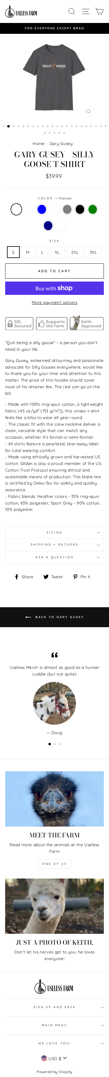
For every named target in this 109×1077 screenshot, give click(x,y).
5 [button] (23, 126)
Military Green (93, 209)
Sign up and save (54, 1007)
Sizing (54, 532)
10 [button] (48, 126)
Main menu (54, 1025)
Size (54, 241)
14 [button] (67, 126)
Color (54, 198)
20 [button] (96, 126)
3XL (93, 252)
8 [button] (38, 126)
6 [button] (28, 126)
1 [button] (3, 126)
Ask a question (54, 557)
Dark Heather (61, 225)
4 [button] (19, 126)
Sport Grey (67, 209)
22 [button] (106, 126)
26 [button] (59, 133)
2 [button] (8, 126)
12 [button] (57, 126)
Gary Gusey (61, 143)
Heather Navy (48, 225)
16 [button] (77, 126)
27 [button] (64, 133)
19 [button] (91, 126)
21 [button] (101, 126)
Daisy (29, 209)
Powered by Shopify (54, 1071)
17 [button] (82, 126)
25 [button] (55, 133)
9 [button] (43, 126)
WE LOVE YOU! (54, 1043)
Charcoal (16, 209)
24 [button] (50, 133)
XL (57, 252)
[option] (54, 28)
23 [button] (45, 133)
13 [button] (62, 126)
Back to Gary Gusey (59, 617)
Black (80, 209)
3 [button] (14, 126)
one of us (54, 864)
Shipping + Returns (54, 545)
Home (39, 143)
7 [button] (33, 126)
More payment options (54, 302)
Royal (54, 209)
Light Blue (42, 209)
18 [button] (86, 126)
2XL (74, 252)
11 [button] (52, 126)
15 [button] (72, 126)
